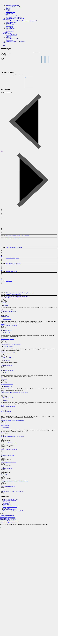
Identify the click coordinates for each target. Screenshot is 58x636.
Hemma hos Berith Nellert (6, 330)
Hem (4, 3)
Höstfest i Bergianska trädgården (13, 294)
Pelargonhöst (6, 503)
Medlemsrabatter (9, 29)
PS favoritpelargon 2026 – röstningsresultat (15, 18)
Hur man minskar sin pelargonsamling (11, 505)
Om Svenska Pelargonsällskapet (12, 5)
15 (1, 256)
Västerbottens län (7, 319)
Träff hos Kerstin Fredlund (11, 271)
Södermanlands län (7, 386)
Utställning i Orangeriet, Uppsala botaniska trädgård (17, 296)
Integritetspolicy (9, 13)
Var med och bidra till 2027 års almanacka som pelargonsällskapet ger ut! (21, 21)
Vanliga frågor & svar (10, 28)
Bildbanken (8, 37)
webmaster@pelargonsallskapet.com (8, 518)
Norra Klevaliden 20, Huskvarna (8, 357)
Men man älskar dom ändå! (9, 509)
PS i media (8, 10)
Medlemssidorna (6, 19)
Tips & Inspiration (9, 27)
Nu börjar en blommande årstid (10, 507)
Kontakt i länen (9, 8)
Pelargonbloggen (9, 26)
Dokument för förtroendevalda (12, 38)
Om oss (4, 4)
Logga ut (4, 45)
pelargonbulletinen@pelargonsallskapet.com (9, 522)
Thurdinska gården (5, 316)
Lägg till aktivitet (9, 40)
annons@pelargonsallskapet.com (7, 515)
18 (1, 262)
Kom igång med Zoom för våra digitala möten (15, 41)
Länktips (4, 42)
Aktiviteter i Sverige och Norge (12, 15)
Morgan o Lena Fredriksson (7, 384)
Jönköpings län (6, 360)
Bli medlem (5, 32)
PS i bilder (8, 9)
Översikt (4, 43)
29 (1, 279)
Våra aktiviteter (6, 14)
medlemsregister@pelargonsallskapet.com (9, 520)
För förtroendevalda (7, 33)
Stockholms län (6, 332)
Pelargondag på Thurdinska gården (13, 238)
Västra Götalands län (8, 346)
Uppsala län (6, 427)
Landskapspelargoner (10, 12)
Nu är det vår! (6, 508)
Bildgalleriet (8, 23)
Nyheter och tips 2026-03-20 (11, 35)
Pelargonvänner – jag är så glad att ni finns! (13, 510)
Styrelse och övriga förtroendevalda (13, 7)
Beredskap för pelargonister (9, 500)
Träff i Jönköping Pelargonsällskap (13, 263)
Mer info (2, 310)
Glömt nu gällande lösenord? (12, 22)
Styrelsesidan (8, 36)
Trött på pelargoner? (7, 501)
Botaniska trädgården (5, 425)
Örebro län (5, 305)
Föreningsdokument (10, 31)
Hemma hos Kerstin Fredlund (7, 370)
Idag (2, 151)
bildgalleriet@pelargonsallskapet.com (8, 519)
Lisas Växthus (4, 302)
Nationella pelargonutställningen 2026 (14, 17)
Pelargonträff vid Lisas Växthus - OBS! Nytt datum (17, 235)
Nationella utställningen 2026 (12, 258)
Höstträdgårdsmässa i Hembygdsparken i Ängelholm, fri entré (20, 292)
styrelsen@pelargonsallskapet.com (7, 517)
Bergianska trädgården (6, 411)
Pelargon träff (9, 281)
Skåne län (5, 400)
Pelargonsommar (7, 504)
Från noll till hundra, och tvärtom (10, 499)
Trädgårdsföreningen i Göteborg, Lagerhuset (10, 344)
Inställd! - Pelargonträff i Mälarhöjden (14, 247)
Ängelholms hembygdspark (7, 397)
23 (1, 270)
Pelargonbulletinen (10, 24)
